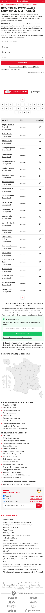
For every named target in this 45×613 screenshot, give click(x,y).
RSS (16, 585)
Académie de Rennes (29, 5)
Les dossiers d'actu (11, 501)
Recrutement (22, 585)
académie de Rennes (20, 26)
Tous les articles (9, 585)
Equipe (18, 583)
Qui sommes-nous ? (9, 583)
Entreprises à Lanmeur (11, 470)
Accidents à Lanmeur (10, 456)
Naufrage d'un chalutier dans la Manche (17, 522)
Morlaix (36, 67)
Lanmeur (6, 435)
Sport (6, 499)
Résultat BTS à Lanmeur (12, 421)
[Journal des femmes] (11, 598)
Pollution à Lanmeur (10, 462)
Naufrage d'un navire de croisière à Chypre (18, 525)
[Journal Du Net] (11, 602)
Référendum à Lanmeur (12, 478)
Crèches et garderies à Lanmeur (14, 441)
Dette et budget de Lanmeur (13, 451)
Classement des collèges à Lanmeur (16, 443)
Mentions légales (28, 587)
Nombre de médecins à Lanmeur (15, 467)
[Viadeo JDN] (33, 606)
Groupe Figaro (39, 587)
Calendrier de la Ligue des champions (16, 535)
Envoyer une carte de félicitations (15, 429)
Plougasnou (28, 67)
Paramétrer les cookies (8, 587)
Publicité (34, 583)
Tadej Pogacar (8, 530)
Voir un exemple (36, 496)
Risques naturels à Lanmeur (13, 464)
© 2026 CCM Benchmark (22, 589)
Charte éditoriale (25, 583)
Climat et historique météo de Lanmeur (17, 454)
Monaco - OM (8, 519)
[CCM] (33, 598)
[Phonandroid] (33, 610)
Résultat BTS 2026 (10, 408)
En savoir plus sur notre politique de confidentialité (17, 338)
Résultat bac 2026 (9, 405)
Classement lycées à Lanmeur (14, 423)
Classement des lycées (11, 410)
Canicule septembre (10, 527)
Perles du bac (8, 415)
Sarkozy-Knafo (8, 533)
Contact (40, 583)
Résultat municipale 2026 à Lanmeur (16, 475)
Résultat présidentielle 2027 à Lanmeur (17, 484)
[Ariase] (11, 610)
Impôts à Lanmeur (10, 449)
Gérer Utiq (19, 587)
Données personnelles (34, 585)
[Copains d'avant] (11, 606)
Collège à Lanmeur (10, 413)
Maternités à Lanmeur (11, 438)
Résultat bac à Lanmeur (11, 418)
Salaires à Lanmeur (10, 446)
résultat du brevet (9, 14)
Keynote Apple (8, 541)
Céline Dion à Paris (10, 538)
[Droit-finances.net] (33, 602)
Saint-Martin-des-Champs (10, 69)
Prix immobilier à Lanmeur (13, 472)
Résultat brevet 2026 (12, 5)
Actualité (7, 496)
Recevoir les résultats (18, 92)
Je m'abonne (21, 334)
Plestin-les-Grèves (16, 67)
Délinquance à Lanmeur (11, 459)
